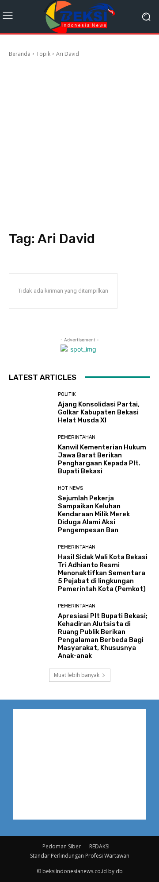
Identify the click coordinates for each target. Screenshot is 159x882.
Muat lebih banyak (76, 675)
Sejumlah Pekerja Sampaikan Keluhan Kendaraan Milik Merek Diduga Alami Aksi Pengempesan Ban (94, 514)
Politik (67, 394)
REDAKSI (99, 846)
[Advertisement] (79, 142)
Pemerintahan (76, 437)
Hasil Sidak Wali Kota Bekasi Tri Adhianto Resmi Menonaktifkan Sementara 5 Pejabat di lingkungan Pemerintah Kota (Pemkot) (103, 573)
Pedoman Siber (61, 846)
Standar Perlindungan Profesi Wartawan (79, 855)
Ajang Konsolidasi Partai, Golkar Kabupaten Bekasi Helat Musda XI (99, 412)
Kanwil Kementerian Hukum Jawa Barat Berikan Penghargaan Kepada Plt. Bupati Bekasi (102, 459)
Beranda (19, 54)
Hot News (70, 488)
